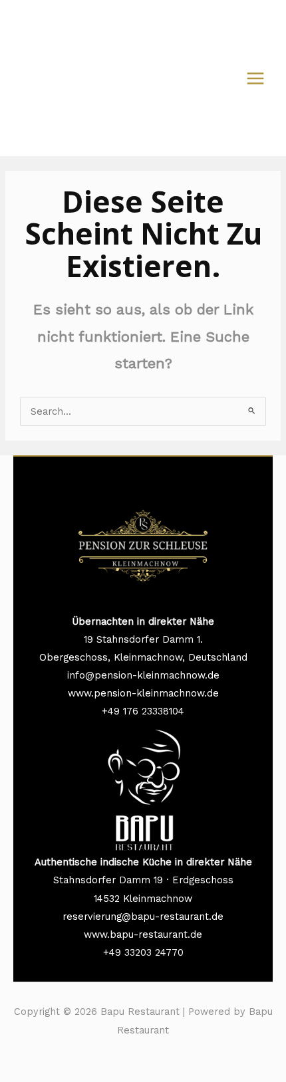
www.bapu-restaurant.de (143, 934)
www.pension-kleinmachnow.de (143, 693)
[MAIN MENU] (255, 78)
